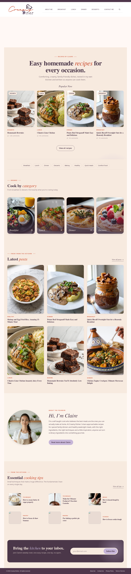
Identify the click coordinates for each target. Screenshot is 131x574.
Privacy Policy (110, 571)
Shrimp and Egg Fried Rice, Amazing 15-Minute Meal (23, 320)
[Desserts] (110, 215)
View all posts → (118, 259)
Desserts (95, 9)
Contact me (109, 9)
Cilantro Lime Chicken (46, 132)
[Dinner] (80, 215)
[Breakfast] (21, 215)
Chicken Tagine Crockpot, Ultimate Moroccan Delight (105, 381)
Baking (67, 165)
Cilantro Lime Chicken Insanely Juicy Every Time (24, 381)
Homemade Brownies (15, 132)
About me (49, 9)
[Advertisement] (65, 32)
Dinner (83, 9)
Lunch (73, 9)
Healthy (77, 165)
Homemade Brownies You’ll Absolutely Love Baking (64, 381)
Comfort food (103, 165)
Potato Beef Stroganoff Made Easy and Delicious (80, 133)
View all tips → (118, 486)
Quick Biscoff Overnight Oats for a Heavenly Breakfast (109, 133)
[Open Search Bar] (119, 9)
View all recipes (65, 148)
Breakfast (62, 9)
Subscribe (110, 551)
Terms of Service (120, 571)
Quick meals (89, 165)
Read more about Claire (61, 442)
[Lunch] (50, 215)
